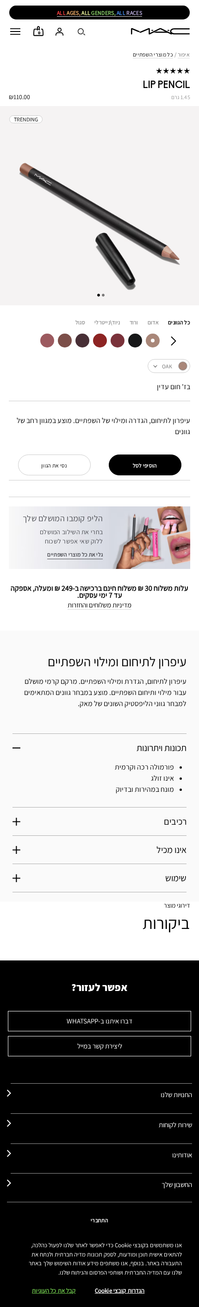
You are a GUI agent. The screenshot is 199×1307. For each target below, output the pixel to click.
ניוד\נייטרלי (107, 322)
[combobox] (99, 366)
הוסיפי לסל (145, 465)
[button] (15, 31)
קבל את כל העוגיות (53, 1290)
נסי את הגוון (54, 465)
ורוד (134, 322)
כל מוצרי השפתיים (153, 54)
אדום (153, 322)
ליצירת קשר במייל (99, 1046)
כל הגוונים (179, 322)
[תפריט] (15, 31)
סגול (80, 322)
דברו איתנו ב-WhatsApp (99, 1021)
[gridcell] (153, 340)
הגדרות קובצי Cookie (119, 1290)
